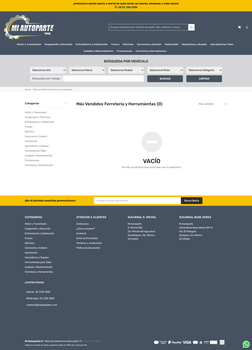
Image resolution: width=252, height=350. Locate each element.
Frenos (28, 126)
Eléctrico (29, 131)
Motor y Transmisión (36, 112)
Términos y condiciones (89, 243)
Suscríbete (191, 200)
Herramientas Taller (35, 150)
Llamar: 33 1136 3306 (38, 291)
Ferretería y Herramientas (39, 165)
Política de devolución (88, 247)
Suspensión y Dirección (37, 117)
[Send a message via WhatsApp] (246, 344)
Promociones (32, 160)
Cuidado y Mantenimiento (38, 155)
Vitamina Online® (92, 341)
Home (28, 89)
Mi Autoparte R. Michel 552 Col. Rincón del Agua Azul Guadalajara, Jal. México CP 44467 (141, 231)
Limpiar (204, 78)
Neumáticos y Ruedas (37, 146)
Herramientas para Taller (38, 262)
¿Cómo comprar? (85, 228)
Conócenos (82, 223)
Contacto (81, 233)
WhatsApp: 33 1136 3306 (40, 298)
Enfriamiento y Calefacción (39, 122)
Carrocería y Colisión (36, 136)
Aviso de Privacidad (87, 238)
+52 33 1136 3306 (127, 7)
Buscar (165, 78)
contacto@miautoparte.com (41, 304)
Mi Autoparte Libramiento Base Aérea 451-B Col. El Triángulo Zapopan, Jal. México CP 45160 (195, 231)
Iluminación (31, 141)
